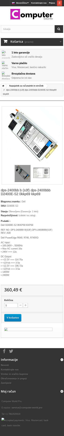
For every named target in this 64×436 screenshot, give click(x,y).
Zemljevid (6, 383)
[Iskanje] (59, 29)
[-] (20, 305)
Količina (8, 300)
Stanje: (4, 211)
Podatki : (5, 221)
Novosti (5, 365)
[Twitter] (11, 351)
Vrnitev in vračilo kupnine (14, 374)
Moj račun (8, 391)
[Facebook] (4, 351)
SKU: (3, 206)
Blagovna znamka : (11, 201)
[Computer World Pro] (32, 14)
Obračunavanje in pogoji (14, 378)
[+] (25, 305)
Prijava (52, 3)
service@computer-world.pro (27, 407)
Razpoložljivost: (9, 215)
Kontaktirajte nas (39, 3)
